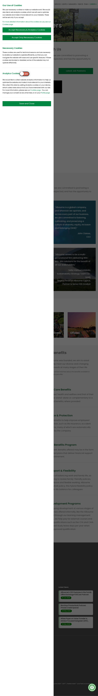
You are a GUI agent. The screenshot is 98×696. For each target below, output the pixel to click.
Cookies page (35, 90)
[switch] (24, 74)
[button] (92, 687)
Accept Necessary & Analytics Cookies (27, 30)
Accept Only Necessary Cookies (27, 38)
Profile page (45, 93)
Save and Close (26, 104)
